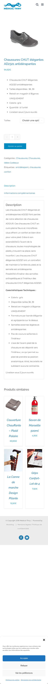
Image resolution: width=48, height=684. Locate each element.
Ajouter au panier (15, 146)
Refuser (24, 665)
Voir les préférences (24, 673)
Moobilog (10, 525)
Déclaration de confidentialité (31, 680)
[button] (44, 640)
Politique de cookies (12, 680)
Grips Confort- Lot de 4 (34, 478)
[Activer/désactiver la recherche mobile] (37, 4)
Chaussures (22, 158)
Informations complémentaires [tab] (19, 193)
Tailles (7, 120)
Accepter (24, 658)
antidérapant (22, 167)
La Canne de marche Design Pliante (13, 487)
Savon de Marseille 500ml (35, 425)
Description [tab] (9, 185)
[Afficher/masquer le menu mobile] (42, 4)
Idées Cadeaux (11, 162)
